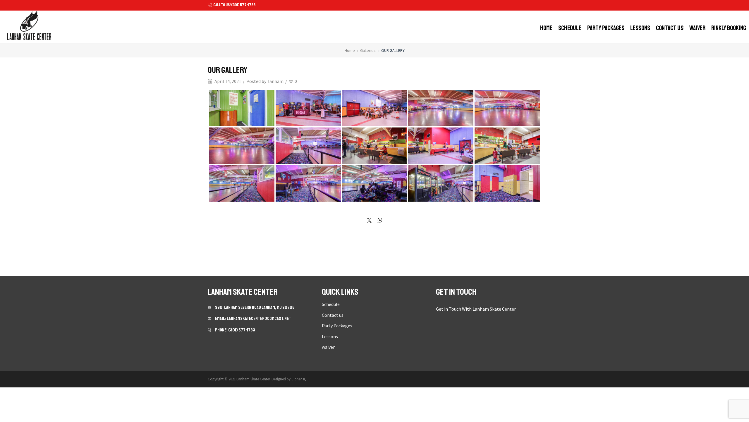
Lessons (640, 28)
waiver (697, 28)
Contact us (669, 28)
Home (546, 28)
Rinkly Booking (728, 28)
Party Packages (605, 28)
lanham (276, 81)
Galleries (368, 50)
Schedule (569, 28)
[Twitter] (370, 220)
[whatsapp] (378, 220)
